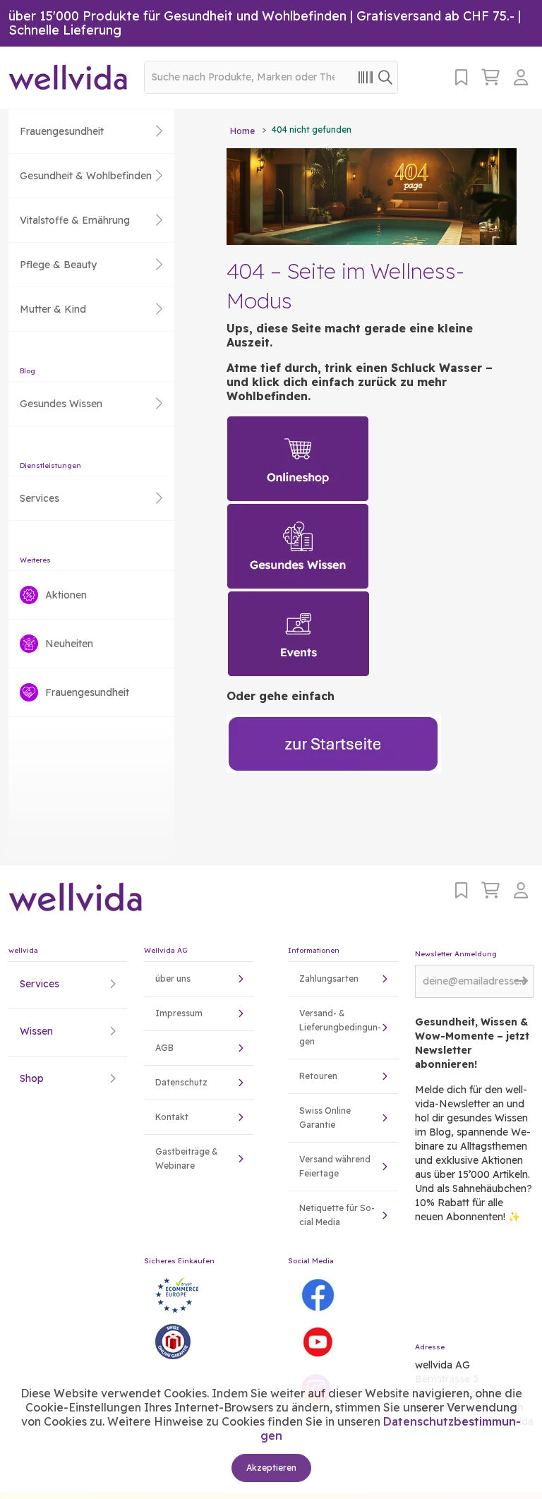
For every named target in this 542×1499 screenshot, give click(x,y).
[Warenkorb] (490, 77)
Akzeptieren (271, 1467)
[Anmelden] (524, 77)
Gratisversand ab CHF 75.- (435, 16)
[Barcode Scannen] (366, 76)
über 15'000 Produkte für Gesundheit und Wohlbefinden (177, 16)
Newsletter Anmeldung (456, 953)
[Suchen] (385, 76)
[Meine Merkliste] (461, 77)
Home (242, 131)
